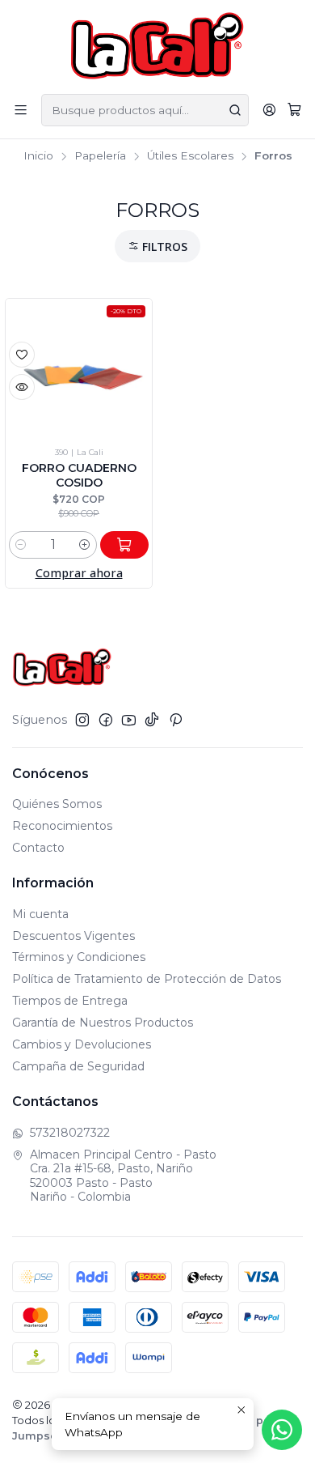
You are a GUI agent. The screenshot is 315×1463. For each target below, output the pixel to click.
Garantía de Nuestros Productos (102, 1022)
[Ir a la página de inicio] (158, 45)
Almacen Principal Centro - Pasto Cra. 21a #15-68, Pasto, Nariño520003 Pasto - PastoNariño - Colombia (123, 1176)
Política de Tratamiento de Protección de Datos (146, 979)
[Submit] (235, 110)
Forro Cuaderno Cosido (79, 475)
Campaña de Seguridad (78, 1066)
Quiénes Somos (57, 804)
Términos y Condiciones (78, 957)
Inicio (38, 156)
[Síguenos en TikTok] (152, 720)
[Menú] (21, 109)
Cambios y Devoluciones (81, 1044)
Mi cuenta (40, 914)
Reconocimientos (62, 826)
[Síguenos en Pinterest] (175, 720)
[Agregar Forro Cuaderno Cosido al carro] (124, 545)
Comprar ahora (79, 573)
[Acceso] (269, 109)
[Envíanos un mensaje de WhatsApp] (282, 1430)
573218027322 (70, 1132)
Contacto (38, 847)
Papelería (100, 156)
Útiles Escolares (190, 156)
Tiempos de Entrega (70, 1000)
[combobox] (145, 110)
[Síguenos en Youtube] (128, 720)
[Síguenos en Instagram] (82, 720)
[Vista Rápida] (22, 387)
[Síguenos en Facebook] (106, 720)
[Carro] (294, 110)
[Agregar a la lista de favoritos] (22, 355)
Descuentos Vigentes (73, 936)
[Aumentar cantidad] (85, 545)
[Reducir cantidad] (21, 545)
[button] (157, 246)
